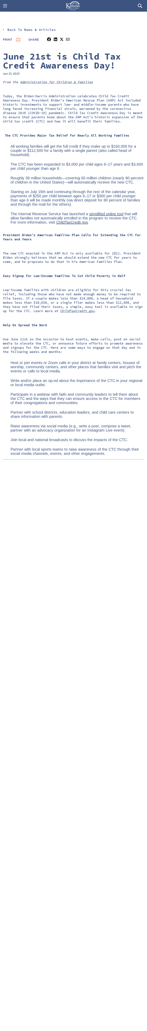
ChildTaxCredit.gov (72, 222)
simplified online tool (106, 214)
